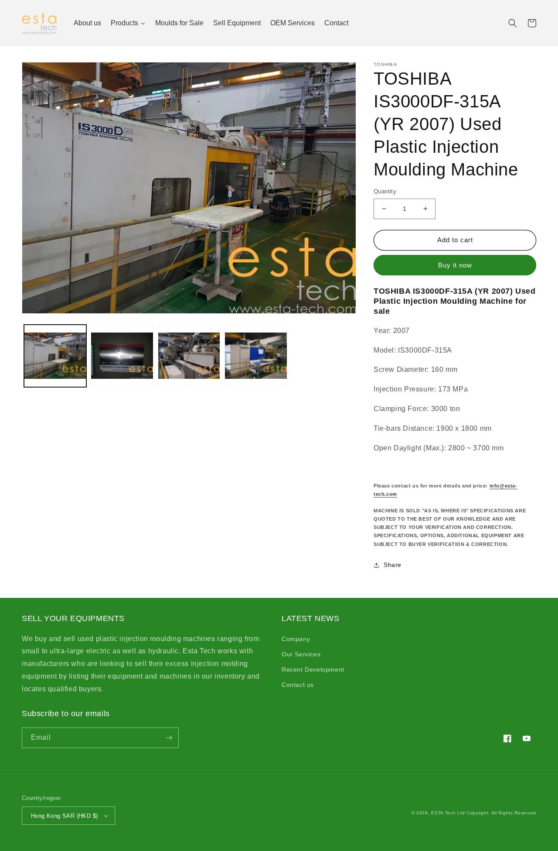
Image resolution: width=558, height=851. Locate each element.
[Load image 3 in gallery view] (189, 356)
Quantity (385, 191)
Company (296, 638)
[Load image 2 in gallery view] (122, 356)
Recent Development (313, 669)
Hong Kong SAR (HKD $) (64, 816)
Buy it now (455, 265)
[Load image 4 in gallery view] (256, 356)
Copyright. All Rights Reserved (501, 812)
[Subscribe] (168, 737)
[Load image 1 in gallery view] (55, 356)
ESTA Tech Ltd (448, 812)
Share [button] (392, 564)
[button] (512, 23)
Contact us (298, 684)
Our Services (301, 654)
